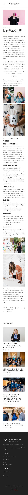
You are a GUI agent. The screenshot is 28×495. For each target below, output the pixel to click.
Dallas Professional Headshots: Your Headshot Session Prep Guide (12, 345)
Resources (6, 27)
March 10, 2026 (7, 375)
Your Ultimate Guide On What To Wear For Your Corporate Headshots (13, 371)
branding (5, 307)
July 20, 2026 (6, 349)
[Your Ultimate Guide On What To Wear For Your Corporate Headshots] (14, 359)
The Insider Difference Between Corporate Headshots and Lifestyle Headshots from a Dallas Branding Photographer (12, 398)
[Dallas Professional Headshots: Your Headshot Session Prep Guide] (14, 334)
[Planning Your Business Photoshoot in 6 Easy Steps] (14, 414)
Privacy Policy (7, 464)
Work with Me (7, 471)
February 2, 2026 (7, 404)
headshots (10, 311)
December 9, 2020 (7, 427)
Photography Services (9, 456)
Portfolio (6, 459)
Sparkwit (16, 490)
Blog (4, 462)
